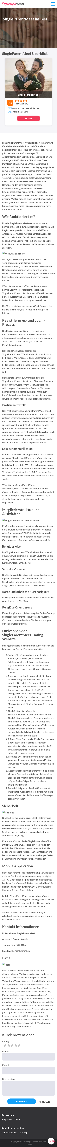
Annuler (44, 1101)
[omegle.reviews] (13, 4)
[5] (19, 1045)
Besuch (28, 118)
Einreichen (21, 1101)
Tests (17, 1119)
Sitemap (23, 1132)
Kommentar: (8, 1078)
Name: (5, 1051)
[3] (12, 1045)
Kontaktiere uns (9, 1132)
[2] (8, 1045)
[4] (15, 1045)
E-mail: (5, 1065)
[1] (5, 1045)
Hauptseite (6, 1119)
